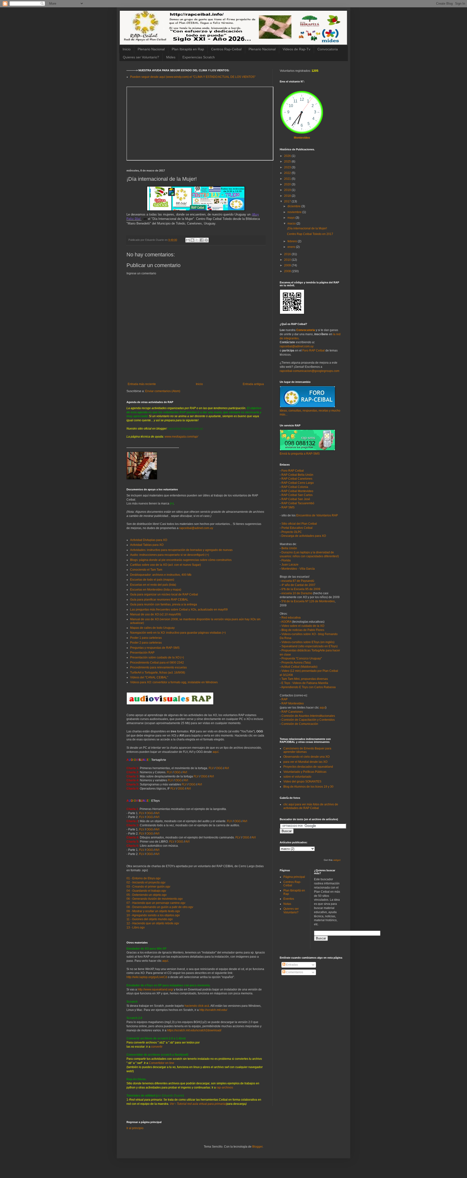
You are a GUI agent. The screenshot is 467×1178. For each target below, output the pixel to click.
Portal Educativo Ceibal (297, 528)
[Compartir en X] (197, 240)
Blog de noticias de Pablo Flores (302, 630)
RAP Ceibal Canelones (296, 478)
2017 (288, 201)
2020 (288, 184)
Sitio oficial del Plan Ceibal (299, 523)
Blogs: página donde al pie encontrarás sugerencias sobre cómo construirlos (181, 560)
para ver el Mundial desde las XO (305, 762)
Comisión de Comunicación (299, 724)
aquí (215, 752)
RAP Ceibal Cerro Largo (297, 483)
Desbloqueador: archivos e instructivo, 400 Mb (160, 574)
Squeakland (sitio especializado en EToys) (309, 646)
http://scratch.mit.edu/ (213, 1010)
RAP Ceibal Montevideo (297, 491)
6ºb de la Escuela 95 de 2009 (300, 589)
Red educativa (291, 617)
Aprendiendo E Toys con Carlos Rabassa (308, 687)
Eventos (288, 898)
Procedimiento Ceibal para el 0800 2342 (157, 662)
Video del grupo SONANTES (302, 781)
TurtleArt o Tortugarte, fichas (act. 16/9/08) (157, 672)
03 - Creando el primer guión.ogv (148, 886)
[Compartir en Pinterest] (206, 240)
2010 (288, 259)
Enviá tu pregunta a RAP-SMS (300, 453)
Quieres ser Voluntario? (141, 57)
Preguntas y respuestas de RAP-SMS (155, 647)
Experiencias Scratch (198, 57)
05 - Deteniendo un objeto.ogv (146, 895)
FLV (211, 768)
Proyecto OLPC (291, 532)
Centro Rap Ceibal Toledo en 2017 (310, 234)
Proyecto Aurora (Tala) (296, 662)
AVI (227, 768)
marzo (291, 223)
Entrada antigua (253, 384)
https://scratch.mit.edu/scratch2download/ (194, 1030)
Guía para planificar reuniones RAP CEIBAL (159, 599)
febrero (292, 241)
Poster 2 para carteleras (146, 642)
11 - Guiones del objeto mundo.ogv (149, 919)
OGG (219, 768)
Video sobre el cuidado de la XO (302, 626)
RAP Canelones (292, 711)
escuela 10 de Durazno (296, 593)
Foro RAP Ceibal (313, 350)
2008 (288, 271)
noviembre (294, 212)
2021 (288, 178)
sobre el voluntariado (297, 776)
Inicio (127, 49)
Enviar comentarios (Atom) (162, 391)
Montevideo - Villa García (298, 568)
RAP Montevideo (292, 703)
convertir (156, 1046)
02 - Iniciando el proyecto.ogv (145, 882)
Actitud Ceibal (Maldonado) (299, 666)
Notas (287, 904)
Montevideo (302, 137)
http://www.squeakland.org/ (155, 989)
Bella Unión (289, 548)
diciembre (294, 206)
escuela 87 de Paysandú (297, 581)
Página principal (294, 877)
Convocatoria (327, 49)
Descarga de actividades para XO (303, 536)
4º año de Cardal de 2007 (298, 585)
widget (337, 860)
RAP (284, 699)
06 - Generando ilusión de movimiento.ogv (154, 898)
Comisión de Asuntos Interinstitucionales (308, 716)
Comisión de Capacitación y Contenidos (308, 719)
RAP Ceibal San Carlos (297, 495)
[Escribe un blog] (192, 240)
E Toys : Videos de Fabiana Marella (304, 683)
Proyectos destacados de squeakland (308, 766)
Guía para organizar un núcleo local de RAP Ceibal (164, 594)
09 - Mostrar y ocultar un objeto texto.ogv (153, 911)
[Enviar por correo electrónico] (187, 240)
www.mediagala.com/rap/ (181, 436)
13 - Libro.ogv (135, 927)
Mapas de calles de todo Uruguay (152, 627)
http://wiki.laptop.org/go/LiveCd (146, 977)
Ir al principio (135, 1128)
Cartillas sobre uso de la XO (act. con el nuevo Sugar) (165, 565)
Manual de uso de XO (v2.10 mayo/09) (155, 614)
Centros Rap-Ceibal (226, 49)
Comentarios (294, 972)
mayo (291, 217)
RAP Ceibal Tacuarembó (297, 503)
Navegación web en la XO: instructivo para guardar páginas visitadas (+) (178, 632)
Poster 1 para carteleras (146, 637)
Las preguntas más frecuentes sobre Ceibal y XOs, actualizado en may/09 (179, 609)
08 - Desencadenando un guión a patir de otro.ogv (159, 907)
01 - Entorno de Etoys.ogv (143, 878)
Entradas (291, 964)
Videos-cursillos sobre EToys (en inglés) (307, 642)
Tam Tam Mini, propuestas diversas (304, 679)
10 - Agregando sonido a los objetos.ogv (153, 915)
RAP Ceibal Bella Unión (297, 475)
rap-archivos (224, 1087)
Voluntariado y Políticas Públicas (304, 771)
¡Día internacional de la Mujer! (307, 228)
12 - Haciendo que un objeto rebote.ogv (152, 923)
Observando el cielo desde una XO (306, 756)
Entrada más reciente (142, 384)
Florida (286, 560)
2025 (288, 161)
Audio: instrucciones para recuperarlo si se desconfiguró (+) (169, 555)
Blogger (257, 1146)
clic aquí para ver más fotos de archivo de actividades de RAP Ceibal (310, 806)
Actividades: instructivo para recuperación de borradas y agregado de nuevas (181, 550)
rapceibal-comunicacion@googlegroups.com (309, 371)
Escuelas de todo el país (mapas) (152, 579)
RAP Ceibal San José (295, 499)
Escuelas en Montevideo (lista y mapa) (155, 589)
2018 (288, 196)
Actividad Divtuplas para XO (148, 540)
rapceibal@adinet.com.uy (196, 528)
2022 (288, 173)
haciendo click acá (197, 1005)
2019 (288, 190)
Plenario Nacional (151, 49)
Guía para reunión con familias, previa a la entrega (163, 604)
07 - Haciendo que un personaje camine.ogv (155, 903)
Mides (170, 57)
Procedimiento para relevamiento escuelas (158, 667)
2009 (288, 265)
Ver (172, 1104)
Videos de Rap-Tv (296, 49)
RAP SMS (288, 507)
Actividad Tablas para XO (146, 545)
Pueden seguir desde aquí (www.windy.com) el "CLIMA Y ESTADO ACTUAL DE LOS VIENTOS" (192, 77)
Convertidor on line (161, 1063)
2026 (288, 156)
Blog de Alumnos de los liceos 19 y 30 (308, 786)
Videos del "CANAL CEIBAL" (149, 677)
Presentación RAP (142, 652)
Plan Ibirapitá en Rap (188, 49)
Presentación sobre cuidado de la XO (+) (157, 657)
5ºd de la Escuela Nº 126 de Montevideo (308, 601)
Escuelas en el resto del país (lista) (153, 584)
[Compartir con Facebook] (201, 240)
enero (291, 247)
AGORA (286, 621)
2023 (288, 167)
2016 (288, 254)
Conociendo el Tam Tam (146, 569)
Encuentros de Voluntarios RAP (317, 515)
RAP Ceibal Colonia (294, 487)
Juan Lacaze (289, 564)
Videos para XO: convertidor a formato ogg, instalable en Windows (174, 682)
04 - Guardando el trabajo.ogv (146, 890)
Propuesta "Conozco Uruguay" (301, 658)
